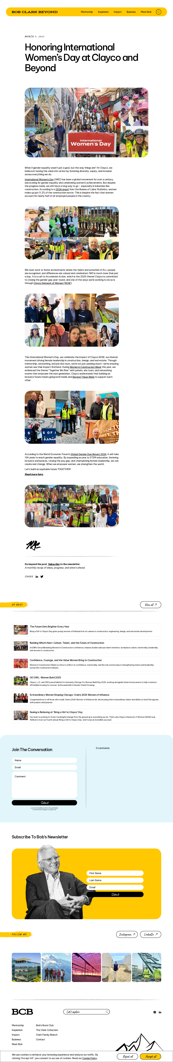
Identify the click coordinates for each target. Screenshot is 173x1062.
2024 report (62, 189)
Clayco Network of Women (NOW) (52, 283)
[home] (35, 11)
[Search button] (158, 11)
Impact (16, 1034)
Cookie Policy (89, 1058)
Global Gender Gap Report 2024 (88, 454)
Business (16, 1039)
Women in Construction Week (85, 367)
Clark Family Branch (46, 1034)
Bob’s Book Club (45, 1025)
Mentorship (18, 1025)
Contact (40, 1039)
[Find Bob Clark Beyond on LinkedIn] (160, 1012)
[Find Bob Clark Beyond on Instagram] (155, 1012)
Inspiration (17, 1030)
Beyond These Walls (83, 376)
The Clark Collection (47, 1030)
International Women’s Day (39, 179)
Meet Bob (17, 1044)
